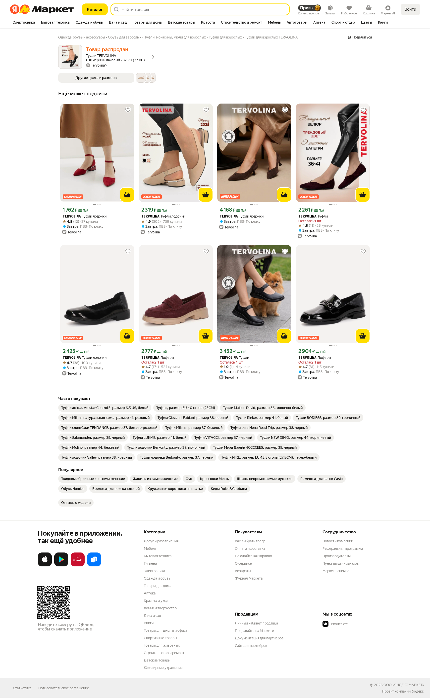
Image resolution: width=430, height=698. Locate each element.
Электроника (154, 571)
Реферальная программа (342, 549)
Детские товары (157, 660)
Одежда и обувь (157, 578)
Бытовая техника (157, 556)
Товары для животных (162, 645)
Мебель (150, 549)
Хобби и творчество (160, 608)
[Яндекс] (418, 691)
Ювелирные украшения (163, 668)
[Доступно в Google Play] (61, 565)
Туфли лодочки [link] (85, 216)
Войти (410, 9)
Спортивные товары (160, 638)
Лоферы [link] (157, 358)
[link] (104, 408)
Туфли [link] (313, 216)
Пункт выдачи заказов (340, 563)
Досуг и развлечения (161, 541)
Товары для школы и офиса (165, 630)
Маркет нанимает (336, 571)
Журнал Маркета (249, 578)
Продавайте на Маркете (254, 631)
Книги (149, 623)
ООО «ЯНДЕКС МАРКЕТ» (403, 685)
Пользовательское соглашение (63, 688)
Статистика (22, 688)
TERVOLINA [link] (72, 217)
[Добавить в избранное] (127, 110)
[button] (107, 78)
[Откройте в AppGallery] (78, 565)
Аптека (150, 593)
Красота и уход (156, 601)
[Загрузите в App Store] (45, 565)
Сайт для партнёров (251, 646)
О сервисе (243, 563)
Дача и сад (152, 616)
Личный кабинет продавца (256, 623)
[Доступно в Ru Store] (94, 565)
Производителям (336, 556)
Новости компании (337, 541)
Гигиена (150, 563)
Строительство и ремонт (164, 653)
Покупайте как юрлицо (253, 556)
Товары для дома (157, 586)
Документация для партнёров (259, 638)
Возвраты (243, 571)
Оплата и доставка (250, 549)
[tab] (24, 23)
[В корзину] (127, 194)
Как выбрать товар (250, 541)
